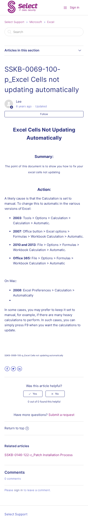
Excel (50, 22)
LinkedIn (19, 368)
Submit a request (61, 415)
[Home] (22, 13)
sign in (18, 490)
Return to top (14, 428)
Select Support (14, 22)
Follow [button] (44, 114)
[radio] (33, 394)
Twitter (13, 368)
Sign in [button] (74, 7)
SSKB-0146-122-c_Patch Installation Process (38, 455)
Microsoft (35, 22)
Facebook (7, 368)
